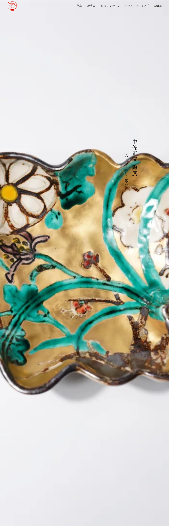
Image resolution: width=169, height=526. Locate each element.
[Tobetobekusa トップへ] (12, 6)
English (158, 5)
